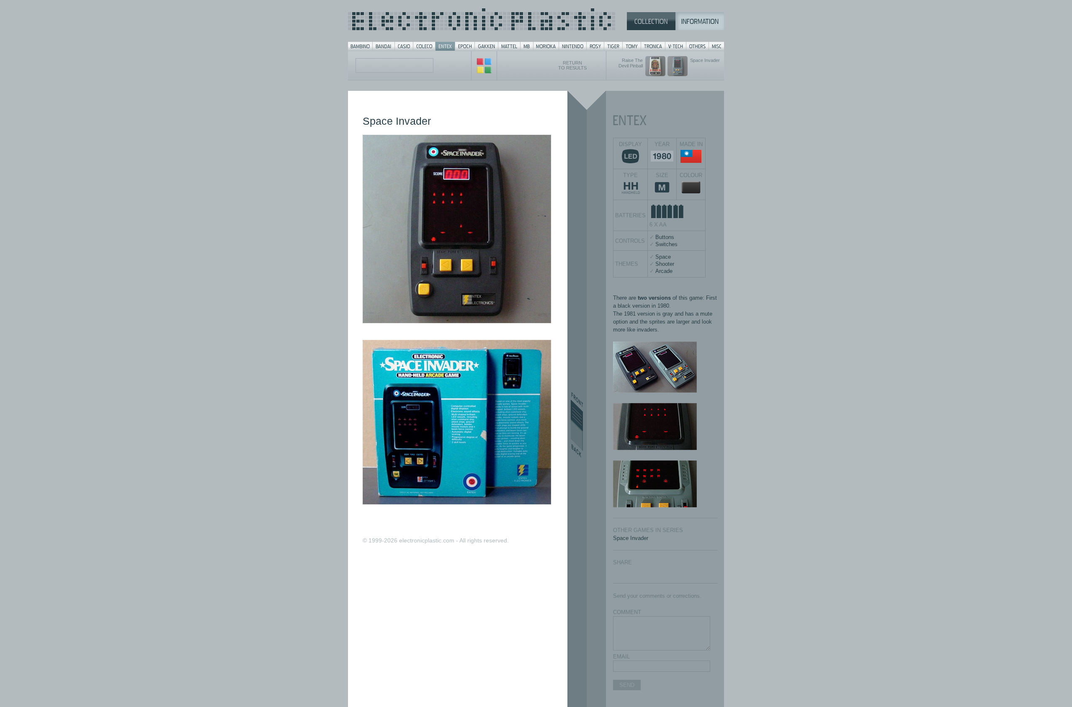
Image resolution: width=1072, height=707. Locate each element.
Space (663, 257)
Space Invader (630, 538)
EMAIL (621, 656)
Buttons (664, 237)
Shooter (664, 264)
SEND (626, 685)
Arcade (664, 271)
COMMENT (627, 612)
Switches (666, 244)
